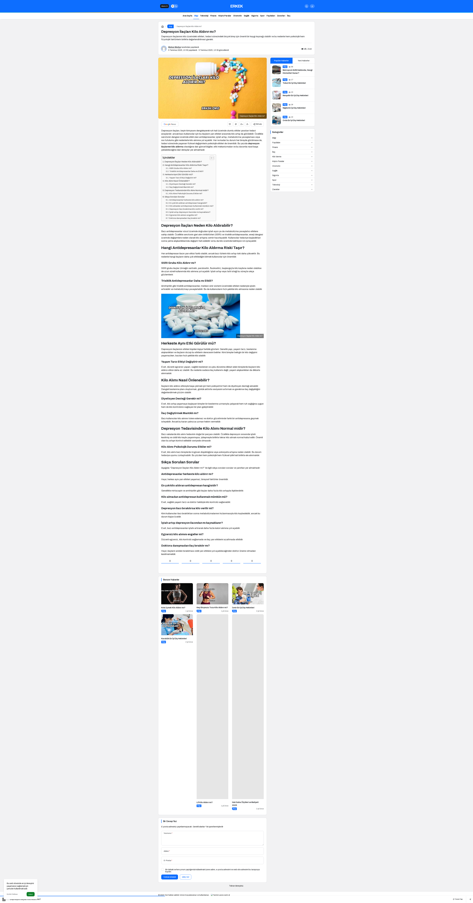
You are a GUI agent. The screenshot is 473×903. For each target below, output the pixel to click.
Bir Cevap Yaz (170, 821)
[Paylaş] (468, 899)
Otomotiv (276, 166)
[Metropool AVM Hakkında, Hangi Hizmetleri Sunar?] (292, 70)
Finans (275, 147)
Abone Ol (164, 6)
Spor (274, 180)
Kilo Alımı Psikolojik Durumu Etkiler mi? (185, 194)
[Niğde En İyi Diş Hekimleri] (292, 107)
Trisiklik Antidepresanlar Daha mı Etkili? (186, 171)
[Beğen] (229, 124)
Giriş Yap (185, 877)
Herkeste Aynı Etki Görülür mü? (179, 174)
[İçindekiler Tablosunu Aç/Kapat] (210, 158)
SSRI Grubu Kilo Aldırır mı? (180, 168)
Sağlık (275, 171)
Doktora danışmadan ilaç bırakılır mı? (185, 218)
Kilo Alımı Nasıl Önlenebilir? (177, 181)
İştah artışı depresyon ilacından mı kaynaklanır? (189, 212)
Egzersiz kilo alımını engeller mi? (183, 215)
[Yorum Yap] (235, 124)
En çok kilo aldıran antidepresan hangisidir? (188, 203)
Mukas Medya (174, 47)
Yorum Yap (459, 899)
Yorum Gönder (169, 877)
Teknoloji (276, 185)
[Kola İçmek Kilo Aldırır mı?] (177, 597)
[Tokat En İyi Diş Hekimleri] (292, 83)
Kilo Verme (276, 157)
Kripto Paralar (278, 161)
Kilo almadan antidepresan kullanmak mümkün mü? (191, 206)
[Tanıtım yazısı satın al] (220, 895)
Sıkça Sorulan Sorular (175, 197)
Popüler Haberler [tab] (281, 61)
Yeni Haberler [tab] (304, 61)
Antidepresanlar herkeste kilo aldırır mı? (186, 200)
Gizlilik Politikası (12, 894)
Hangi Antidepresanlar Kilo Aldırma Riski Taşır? (186, 165)
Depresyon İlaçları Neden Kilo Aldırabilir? (183, 162)
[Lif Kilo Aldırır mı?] (212, 712)
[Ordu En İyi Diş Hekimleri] (292, 120)
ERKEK (236, 6)
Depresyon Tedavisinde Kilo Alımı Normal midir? (187, 190)
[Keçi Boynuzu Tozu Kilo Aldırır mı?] (212, 597)
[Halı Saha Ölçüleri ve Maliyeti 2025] (248, 712)
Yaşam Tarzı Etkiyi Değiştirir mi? (182, 178)
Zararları (275, 189)
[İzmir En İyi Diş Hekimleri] (248, 597)
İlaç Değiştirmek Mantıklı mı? (181, 187)
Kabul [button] (31, 894)
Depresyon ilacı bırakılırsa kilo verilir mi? (186, 209)
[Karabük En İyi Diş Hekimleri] (177, 712)
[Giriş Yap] (312, 6)
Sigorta (275, 175)
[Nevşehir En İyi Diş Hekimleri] (292, 95)
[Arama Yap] (307, 6)
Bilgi (274, 138)
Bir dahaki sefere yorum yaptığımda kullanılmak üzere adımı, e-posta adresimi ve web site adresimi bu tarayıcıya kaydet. (212, 870)
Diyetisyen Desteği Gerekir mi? (182, 184)
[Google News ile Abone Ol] (169, 124)
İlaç (273, 152)
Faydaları (276, 143)
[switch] (174, 6)
